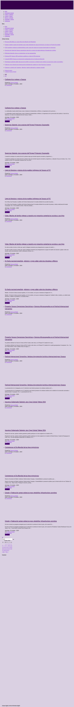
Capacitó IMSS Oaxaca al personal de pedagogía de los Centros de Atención (24, 59)
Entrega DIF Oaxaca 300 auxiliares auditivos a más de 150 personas (22, 56)
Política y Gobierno (9, 14)
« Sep (3, 552)
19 (11, 547)
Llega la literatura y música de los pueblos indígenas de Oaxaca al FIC (28, 170)
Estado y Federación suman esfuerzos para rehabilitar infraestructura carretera (31, 492)
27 (2, 550)
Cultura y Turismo (9, 16)
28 (4, 550)
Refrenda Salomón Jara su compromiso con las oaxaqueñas (20, 53)
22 (5, 548)
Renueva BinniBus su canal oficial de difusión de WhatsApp (20, 41)
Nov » (6, 552)
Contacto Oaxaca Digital (10, 71)
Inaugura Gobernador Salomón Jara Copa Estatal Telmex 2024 (25, 402)
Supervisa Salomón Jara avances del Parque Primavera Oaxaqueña (27, 125)
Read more (7, 121)
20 (2, 548)
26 (11, 548)
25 (10, 548)
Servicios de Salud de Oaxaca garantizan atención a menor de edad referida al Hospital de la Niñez (30, 50)
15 (5, 547)
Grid (6, 74)
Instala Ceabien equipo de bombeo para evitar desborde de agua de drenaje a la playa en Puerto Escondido (32, 44)
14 (4, 547)
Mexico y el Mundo (9, 18)
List (6, 76)
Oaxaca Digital (14, 82)
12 (11, 545)
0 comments (8, 85)
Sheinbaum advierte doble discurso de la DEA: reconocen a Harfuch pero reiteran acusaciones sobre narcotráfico (34, 61)
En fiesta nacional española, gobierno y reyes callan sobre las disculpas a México (31, 261)
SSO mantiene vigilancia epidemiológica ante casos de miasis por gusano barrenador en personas (30, 47)
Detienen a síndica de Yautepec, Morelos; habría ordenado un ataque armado (25, 67)
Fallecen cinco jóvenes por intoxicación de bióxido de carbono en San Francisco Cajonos (28, 64)
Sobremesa (7, 21)
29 (5, 550)
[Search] (13, 539)
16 (7, 547)
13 (2, 547)
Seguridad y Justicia (9, 19)
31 (8, 550)
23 (7, 548)
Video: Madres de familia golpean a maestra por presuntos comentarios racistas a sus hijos (34, 215)
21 (4, 548)
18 (10, 547)
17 (8, 547)
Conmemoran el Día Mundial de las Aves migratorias (22, 447)
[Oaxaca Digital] (39, 5)
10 (8, 545)
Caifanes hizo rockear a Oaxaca (15, 79)
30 (7, 550)
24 (8, 548)
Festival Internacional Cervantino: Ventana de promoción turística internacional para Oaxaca (35, 356)
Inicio (6, 11)
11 (10, 545)
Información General (9, 13)
